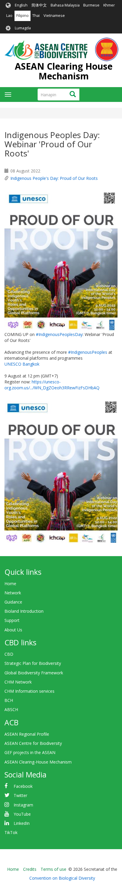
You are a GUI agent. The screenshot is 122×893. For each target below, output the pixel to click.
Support (12, 620)
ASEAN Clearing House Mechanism (64, 71)
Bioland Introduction (24, 611)
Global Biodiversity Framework (33, 673)
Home (10, 583)
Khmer (109, 5)
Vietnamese (54, 15)
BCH (8, 700)
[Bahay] (61, 49)
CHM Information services (29, 691)
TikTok (10, 832)
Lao (9, 15)
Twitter (20, 795)
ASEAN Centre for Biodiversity (33, 743)
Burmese (91, 5)
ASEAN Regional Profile (26, 734)
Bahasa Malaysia (65, 5)
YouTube (22, 814)
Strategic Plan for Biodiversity (32, 663)
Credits (29, 869)
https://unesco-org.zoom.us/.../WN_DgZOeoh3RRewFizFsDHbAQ (51, 385)
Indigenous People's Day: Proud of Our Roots (54, 178)
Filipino (22, 15)
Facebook (23, 786)
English (21, 5)
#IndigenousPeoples (87, 352)
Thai (36, 15)
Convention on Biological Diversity (62, 878)
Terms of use (53, 869)
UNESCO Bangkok (21, 364)
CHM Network (18, 682)
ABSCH (11, 709)
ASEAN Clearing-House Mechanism (38, 762)
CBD (8, 654)
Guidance (13, 602)
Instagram (23, 805)
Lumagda (23, 28)
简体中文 (39, 5)
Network (12, 593)
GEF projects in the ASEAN (29, 752)
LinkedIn (22, 823)
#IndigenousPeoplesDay (59, 334)
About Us (13, 630)
